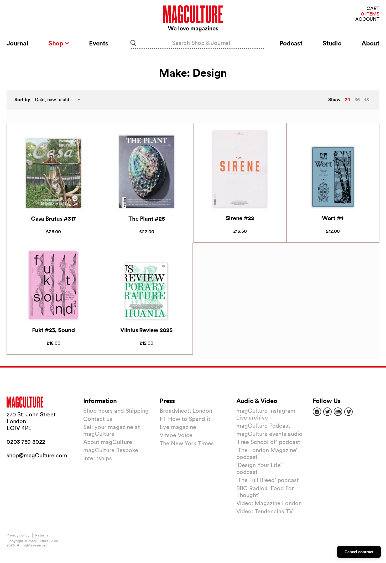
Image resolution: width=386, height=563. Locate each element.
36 (357, 99)
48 (366, 99)
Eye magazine (178, 426)
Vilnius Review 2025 (146, 330)
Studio (332, 43)
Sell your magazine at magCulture (111, 430)
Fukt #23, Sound (53, 330)
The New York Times (187, 443)
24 (347, 99)
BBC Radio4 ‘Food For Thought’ (265, 491)
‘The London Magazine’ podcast (266, 453)
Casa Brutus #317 (53, 218)
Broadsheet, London (186, 410)
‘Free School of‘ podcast (268, 441)
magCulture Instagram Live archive (265, 414)
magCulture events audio (269, 433)
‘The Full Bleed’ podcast (267, 480)
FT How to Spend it (185, 418)
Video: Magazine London (269, 503)
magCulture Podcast (263, 425)
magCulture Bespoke (110, 450)
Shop (56, 43)
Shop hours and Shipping (116, 410)
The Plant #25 (146, 218)
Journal (17, 43)
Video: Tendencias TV (264, 511)
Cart (373, 8)
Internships (97, 458)
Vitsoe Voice (176, 435)
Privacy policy (18, 535)
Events (98, 43)
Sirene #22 (240, 218)
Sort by (22, 99)
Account (367, 19)
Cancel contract (359, 552)
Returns (41, 535)
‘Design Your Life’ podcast (259, 468)
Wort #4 (333, 218)
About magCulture (107, 441)
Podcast (290, 43)
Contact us (97, 418)
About (370, 43)
